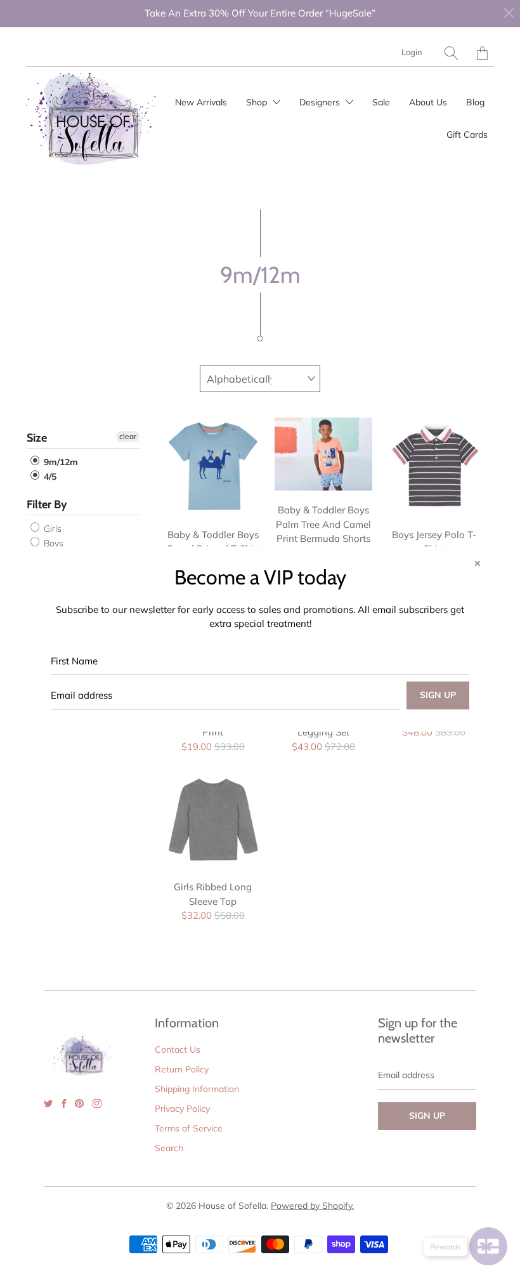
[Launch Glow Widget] (488, 1246)
